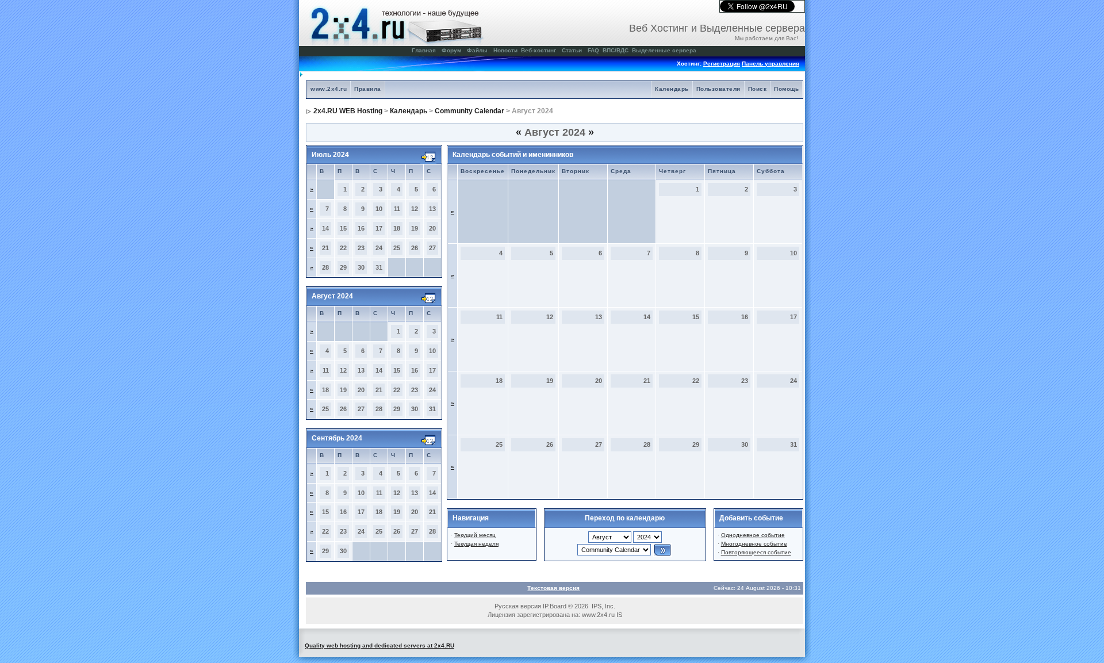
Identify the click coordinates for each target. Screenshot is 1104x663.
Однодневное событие (753, 535)
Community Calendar (469, 111)
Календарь (672, 89)
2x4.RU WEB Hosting (347, 111)
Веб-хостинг (538, 50)
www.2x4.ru (328, 89)
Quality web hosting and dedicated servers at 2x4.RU (379, 645)
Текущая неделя (476, 544)
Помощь (786, 89)
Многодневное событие (754, 544)
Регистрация (721, 63)
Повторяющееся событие (756, 552)
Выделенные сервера (664, 50)
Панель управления (770, 63)
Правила (367, 89)
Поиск (757, 89)
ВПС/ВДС (615, 50)
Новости (505, 50)
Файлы (477, 50)
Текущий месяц (475, 535)
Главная (424, 50)
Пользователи (718, 89)
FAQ (593, 50)
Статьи (572, 50)
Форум (451, 50)
